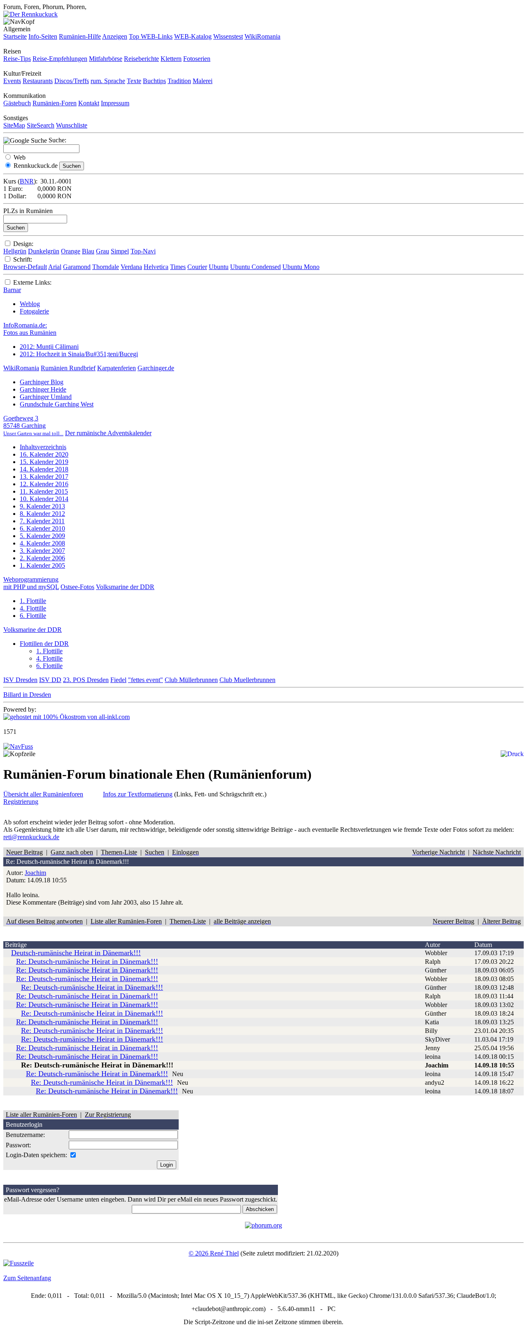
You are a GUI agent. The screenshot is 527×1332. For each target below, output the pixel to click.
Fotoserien (196, 58)
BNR (27, 181)
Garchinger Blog (41, 381)
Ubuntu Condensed (255, 266)
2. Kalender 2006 (42, 558)
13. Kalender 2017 (44, 476)
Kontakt (88, 103)
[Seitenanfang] (18, 746)
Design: (23, 243)
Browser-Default (25, 266)
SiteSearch (40, 125)
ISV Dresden (20, 679)
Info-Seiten (42, 36)
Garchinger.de (156, 367)
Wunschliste (71, 125)
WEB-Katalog (193, 36)
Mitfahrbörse (105, 58)
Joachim (35, 872)
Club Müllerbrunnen (191, 679)
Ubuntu (219, 266)
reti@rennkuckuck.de (31, 836)
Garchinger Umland (46, 396)
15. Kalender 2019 (44, 461)
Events (12, 80)
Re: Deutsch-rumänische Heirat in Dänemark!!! (87, 961)
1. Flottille (33, 600)
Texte (134, 80)
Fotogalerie (34, 311)
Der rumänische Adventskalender (108, 432)
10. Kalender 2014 (44, 498)
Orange (70, 251)
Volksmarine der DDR (125, 586)
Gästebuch (17, 103)
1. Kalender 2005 (42, 565)
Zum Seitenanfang (27, 1277)
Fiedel (118, 679)
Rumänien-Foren (55, 103)
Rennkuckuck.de (36, 165)
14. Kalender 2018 (44, 469)
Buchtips (154, 80)
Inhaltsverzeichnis (43, 446)
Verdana (131, 266)
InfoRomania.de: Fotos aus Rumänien (29, 329)
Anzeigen (114, 36)
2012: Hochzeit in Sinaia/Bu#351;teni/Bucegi (79, 353)
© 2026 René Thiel (214, 1253)
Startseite (15, 36)
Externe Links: (32, 282)
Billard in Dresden (27, 694)
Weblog (30, 303)
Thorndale (105, 266)
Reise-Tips (17, 58)
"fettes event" (145, 679)
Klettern (171, 58)
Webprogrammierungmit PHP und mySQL (31, 583)
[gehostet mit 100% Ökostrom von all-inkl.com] (66, 716)
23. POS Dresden (86, 679)
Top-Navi (143, 251)
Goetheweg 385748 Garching (33, 425)
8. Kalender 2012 (42, 513)
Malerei (202, 80)
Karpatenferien (116, 367)
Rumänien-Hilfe (80, 36)
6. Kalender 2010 (42, 528)
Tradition (179, 80)
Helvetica (156, 266)
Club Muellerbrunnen (247, 679)
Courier (197, 266)
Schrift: (22, 259)
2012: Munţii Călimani (49, 346)
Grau (102, 251)
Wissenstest (228, 36)
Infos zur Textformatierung (138, 794)
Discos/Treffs (71, 80)
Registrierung (20, 801)
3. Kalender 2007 (42, 550)
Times (178, 266)
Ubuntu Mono (300, 266)
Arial (54, 266)
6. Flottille (33, 615)
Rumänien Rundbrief (68, 367)
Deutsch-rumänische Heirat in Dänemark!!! (76, 953)
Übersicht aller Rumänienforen (43, 794)
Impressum (115, 103)
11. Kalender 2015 (44, 491)
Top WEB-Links (151, 36)
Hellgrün (14, 251)
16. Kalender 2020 (44, 454)
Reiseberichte (141, 58)
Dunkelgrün (43, 251)
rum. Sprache (108, 80)
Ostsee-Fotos (77, 586)
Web (20, 157)
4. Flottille (33, 608)
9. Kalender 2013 (42, 506)
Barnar (12, 289)
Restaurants (38, 80)
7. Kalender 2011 (42, 520)
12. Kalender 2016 (44, 483)
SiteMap (14, 125)
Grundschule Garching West (56, 404)
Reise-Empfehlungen (60, 58)
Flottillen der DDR (44, 643)
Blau (88, 251)
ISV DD (50, 679)
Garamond (77, 266)
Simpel (120, 251)
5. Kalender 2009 (42, 535)
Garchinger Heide (43, 389)
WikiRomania (262, 36)
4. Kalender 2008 (42, 543)
